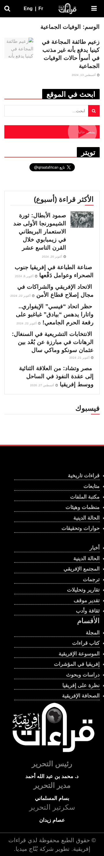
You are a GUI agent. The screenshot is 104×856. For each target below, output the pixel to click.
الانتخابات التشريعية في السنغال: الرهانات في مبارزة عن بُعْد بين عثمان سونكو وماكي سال (53, 342)
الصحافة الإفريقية (81, 696)
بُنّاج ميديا (27, 849)
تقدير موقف (87, 600)
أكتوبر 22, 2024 (20, 295)
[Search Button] (7, 8)
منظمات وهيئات (83, 507)
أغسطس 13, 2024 (84, 75)
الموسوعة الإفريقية (79, 654)
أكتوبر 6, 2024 (24, 276)
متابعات (91, 486)
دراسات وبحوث (83, 675)
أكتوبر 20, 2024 (52, 256)
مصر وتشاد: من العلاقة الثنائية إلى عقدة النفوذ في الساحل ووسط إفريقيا (56, 376)
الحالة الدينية (86, 518)
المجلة (93, 633)
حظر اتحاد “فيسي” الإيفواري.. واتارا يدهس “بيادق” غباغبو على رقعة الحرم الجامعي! (55, 314)
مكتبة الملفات (85, 497)
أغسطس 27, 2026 (42, 385)
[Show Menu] (94, 8)
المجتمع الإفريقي (82, 569)
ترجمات (91, 579)
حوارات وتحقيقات (81, 528)
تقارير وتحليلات (83, 590)
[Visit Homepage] (67, 8)
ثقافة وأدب (88, 611)
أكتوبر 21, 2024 (79, 357)
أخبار (95, 548)
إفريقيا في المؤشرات (77, 664)
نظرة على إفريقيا (81, 685)
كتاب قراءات (86, 643)
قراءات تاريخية (84, 475)
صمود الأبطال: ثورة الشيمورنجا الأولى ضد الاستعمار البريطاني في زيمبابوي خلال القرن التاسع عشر (39, 231)
